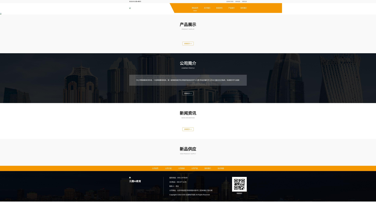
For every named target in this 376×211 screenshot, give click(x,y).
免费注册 (244, 1)
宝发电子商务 (229, 1)
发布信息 (237, 1)
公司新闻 (181, 168)
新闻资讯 (219, 8)
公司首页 (155, 168)
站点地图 (221, 168)
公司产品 (194, 168)
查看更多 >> (188, 43)
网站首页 (195, 8)
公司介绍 (168, 168)
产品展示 (231, 8)
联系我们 (243, 8)
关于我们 (207, 8)
